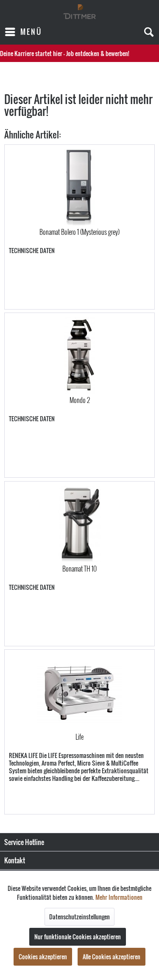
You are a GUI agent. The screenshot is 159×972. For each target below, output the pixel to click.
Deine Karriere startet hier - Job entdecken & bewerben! (64, 53)
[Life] (79, 692)
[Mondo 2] (79, 355)
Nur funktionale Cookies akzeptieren (77, 936)
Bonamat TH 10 (79, 569)
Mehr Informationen (118, 897)
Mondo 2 (80, 400)
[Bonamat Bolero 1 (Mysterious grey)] (79, 187)
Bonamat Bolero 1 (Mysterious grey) (79, 232)
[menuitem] (23, 31)
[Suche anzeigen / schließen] (148, 31)
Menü (31, 31)
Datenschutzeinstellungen (79, 916)
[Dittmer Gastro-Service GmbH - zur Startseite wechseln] (79, 11)
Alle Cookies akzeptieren (111, 956)
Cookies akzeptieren (43, 956)
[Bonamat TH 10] (79, 524)
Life (79, 737)
